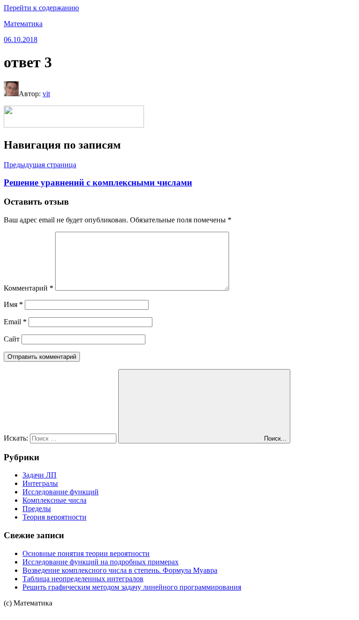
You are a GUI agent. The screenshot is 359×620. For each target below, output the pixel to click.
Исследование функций (60, 492)
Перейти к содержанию (41, 8)
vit (46, 94)
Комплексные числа (54, 500)
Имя (13, 304)
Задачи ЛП (39, 475)
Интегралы (40, 483)
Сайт (12, 339)
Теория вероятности (54, 517)
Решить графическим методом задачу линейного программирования (131, 587)
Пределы (36, 509)
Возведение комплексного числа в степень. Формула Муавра (119, 570)
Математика (23, 24)
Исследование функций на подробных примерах (100, 562)
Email (15, 322)
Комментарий (28, 288)
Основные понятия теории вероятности (86, 553)
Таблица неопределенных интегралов (83, 579)
